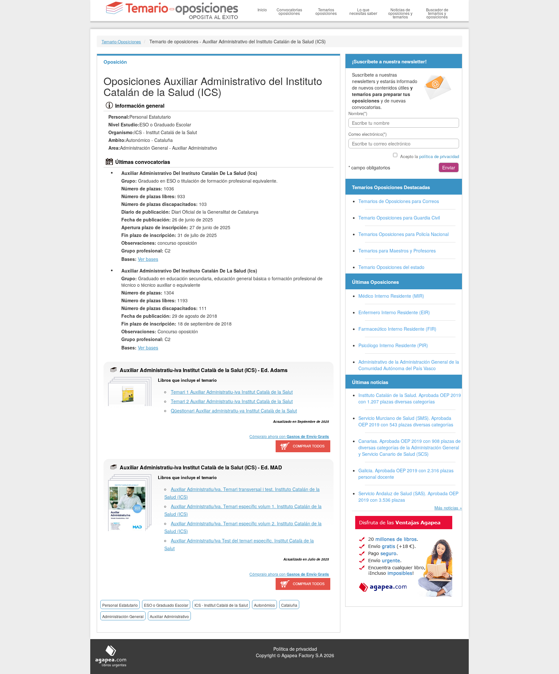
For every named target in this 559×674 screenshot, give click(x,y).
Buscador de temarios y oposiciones (437, 13)
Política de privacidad (295, 649)
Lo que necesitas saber (363, 11)
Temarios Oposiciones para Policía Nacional (403, 234)
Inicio (262, 9)
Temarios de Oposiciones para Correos (398, 201)
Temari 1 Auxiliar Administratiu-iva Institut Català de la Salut (232, 392)
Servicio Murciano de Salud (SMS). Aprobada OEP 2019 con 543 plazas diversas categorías (405, 421)
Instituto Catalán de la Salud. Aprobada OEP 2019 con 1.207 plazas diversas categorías (409, 398)
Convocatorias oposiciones (289, 11)
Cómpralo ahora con (289, 436)
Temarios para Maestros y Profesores (397, 250)
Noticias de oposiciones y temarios (400, 13)
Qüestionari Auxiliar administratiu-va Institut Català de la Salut (234, 410)
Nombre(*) (357, 113)
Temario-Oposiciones (121, 41)
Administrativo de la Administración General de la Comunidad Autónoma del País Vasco (408, 364)
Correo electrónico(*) (367, 134)
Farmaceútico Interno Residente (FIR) (397, 329)
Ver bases (148, 259)
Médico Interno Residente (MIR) (391, 296)
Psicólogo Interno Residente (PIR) (393, 345)
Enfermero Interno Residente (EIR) (394, 312)
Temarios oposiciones (326, 11)
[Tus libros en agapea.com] (403, 556)
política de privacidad (439, 156)
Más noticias (446, 508)
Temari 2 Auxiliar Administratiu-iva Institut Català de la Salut (232, 401)
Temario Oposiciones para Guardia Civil (399, 217)
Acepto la (429, 156)
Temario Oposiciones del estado (391, 267)
